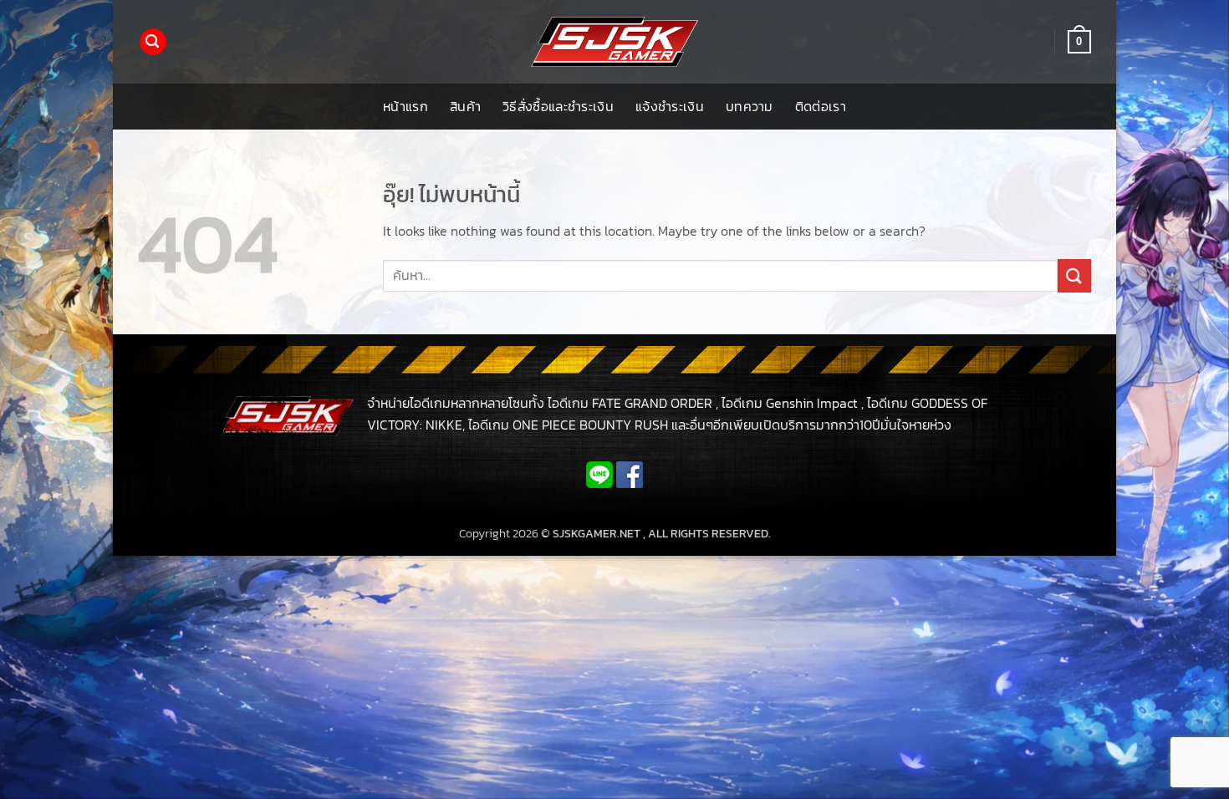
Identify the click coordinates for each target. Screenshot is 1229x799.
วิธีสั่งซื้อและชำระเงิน (558, 106)
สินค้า (465, 106)
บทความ (749, 106)
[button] (153, 42)
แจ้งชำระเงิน (669, 106)
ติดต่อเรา (820, 106)
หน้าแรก (405, 106)
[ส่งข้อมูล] (1074, 275)
